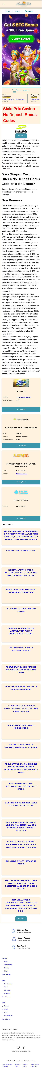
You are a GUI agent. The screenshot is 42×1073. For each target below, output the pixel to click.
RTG (5, 1012)
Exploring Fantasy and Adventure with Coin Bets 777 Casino (21, 786)
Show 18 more (6, 1019)
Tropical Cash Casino (23, 397)
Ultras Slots (33, 99)
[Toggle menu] (3, 4)
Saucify (6, 968)
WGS (6, 961)
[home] (23, 6)
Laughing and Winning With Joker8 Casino (21, 726)
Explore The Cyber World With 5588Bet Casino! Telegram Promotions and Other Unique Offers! (21, 885)
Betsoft (6, 1006)
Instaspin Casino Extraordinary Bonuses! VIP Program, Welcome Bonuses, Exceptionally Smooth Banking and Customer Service (21, 535)
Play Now (21, 136)
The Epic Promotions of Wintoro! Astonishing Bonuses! (21, 746)
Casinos (4, 958)
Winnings (7, 993)
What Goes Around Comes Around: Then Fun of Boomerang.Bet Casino (21, 631)
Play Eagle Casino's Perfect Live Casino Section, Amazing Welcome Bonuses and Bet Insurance (21, 826)
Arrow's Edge (8, 964)
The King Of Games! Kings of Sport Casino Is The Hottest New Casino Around (21, 708)
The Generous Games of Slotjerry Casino (21, 649)
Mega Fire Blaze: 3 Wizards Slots (12, 99)
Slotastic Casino (21, 474)
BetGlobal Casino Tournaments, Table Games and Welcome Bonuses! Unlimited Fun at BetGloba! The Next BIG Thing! (21, 905)
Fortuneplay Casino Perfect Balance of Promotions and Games (21, 670)
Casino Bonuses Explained (7, 1065)
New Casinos (8, 984)
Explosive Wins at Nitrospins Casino (21, 862)
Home (7, 11)
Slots (5, 987)
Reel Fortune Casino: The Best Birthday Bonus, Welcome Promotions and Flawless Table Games (21, 768)
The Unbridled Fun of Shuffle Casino (21, 610)
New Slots (7, 990)
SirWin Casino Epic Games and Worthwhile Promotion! (21, 590)
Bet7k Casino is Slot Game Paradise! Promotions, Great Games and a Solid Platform (21, 844)
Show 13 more (6, 974)
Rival (5, 971)
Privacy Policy (25, 1065)
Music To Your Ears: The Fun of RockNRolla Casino (21, 687)
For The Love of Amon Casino (21, 551)
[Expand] (3, 1006)
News (17, 11)
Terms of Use (17, 1065)
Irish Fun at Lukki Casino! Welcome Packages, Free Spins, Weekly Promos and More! (21, 573)
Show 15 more (6, 997)
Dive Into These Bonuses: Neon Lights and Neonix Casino (21, 804)
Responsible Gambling (35, 1065)
